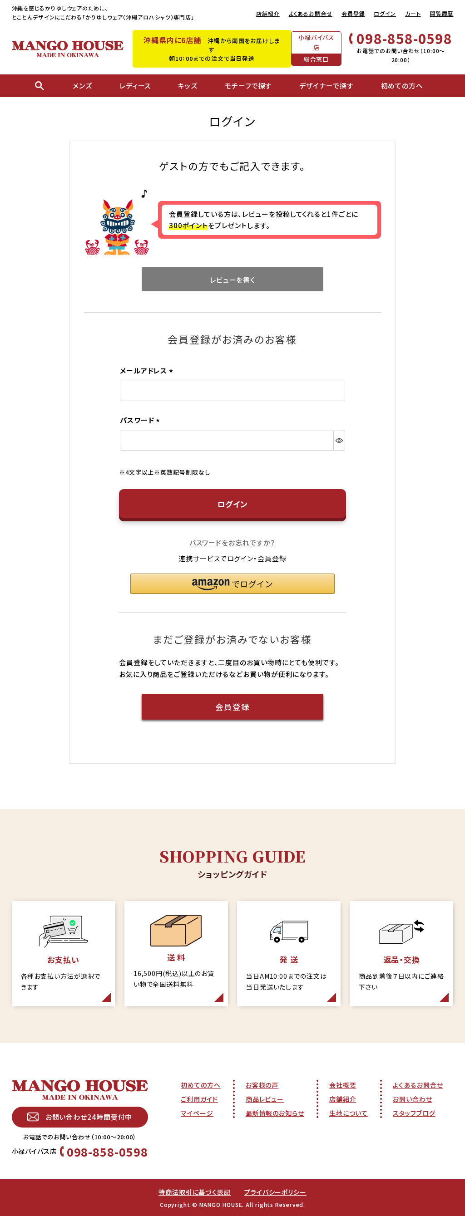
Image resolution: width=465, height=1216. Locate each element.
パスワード (141, 420)
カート (413, 13)
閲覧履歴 (442, 13)
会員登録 (353, 13)
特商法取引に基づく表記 (194, 1191)
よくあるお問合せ (310, 13)
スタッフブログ (414, 1113)
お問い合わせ (412, 1098)
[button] (232, 584)
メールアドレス (148, 370)
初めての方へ (200, 1084)
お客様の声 (262, 1084)
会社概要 (342, 1084)
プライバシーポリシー (275, 1191)
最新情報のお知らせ (275, 1113)
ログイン (385, 13)
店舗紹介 (268, 13)
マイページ (197, 1113)
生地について (348, 1113)
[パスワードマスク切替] (339, 440)
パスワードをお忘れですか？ (232, 542)
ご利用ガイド (199, 1098)
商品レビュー (265, 1098)
